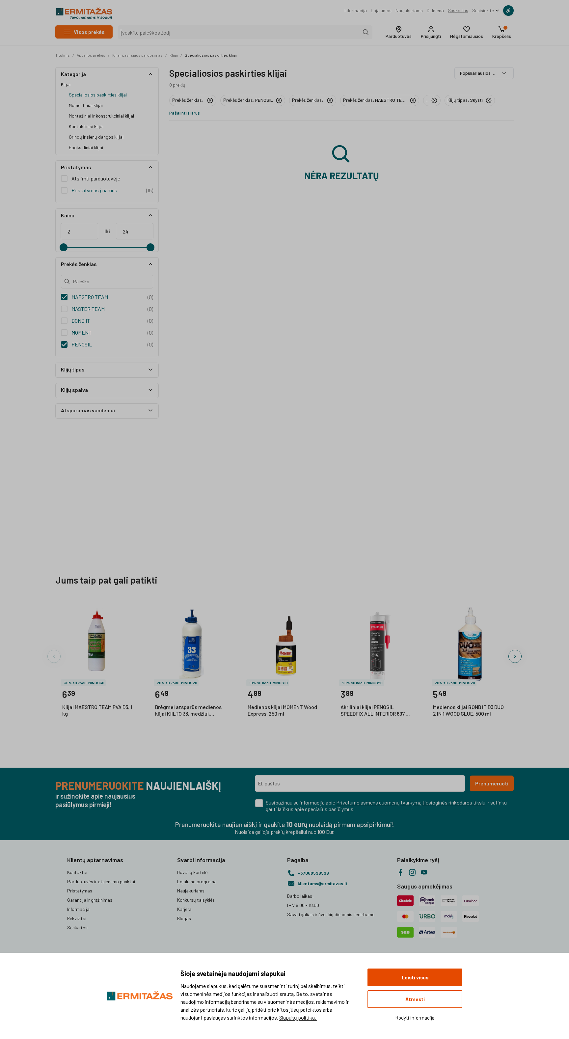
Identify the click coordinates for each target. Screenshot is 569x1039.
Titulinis (62, 55)
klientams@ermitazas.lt (323, 883)
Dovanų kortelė (192, 872)
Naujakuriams (409, 10)
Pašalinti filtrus (184, 113)
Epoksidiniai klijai (86, 147)
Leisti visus (415, 977)
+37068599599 (313, 873)
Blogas (184, 918)
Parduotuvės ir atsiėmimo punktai (101, 881)
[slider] (64, 247)
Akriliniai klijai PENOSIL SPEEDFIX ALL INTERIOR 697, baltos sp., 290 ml (373, 711)
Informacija (355, 10)
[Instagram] (412, 872)
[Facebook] (400, 872)
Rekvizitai (76, 918)
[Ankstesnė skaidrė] (54, 656)
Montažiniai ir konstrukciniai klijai (101, 116)
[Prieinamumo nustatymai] (508, 10)
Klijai (174, 55)
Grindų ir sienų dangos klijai (96, 137)
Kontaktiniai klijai (86, 126)
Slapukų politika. (298, 1017)
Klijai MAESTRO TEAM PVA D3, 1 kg (97, 710)
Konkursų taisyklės (196, 900)
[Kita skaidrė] (515, 656)
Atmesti (415, 999)
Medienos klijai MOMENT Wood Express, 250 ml (282, 710)
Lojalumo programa (197, 881)
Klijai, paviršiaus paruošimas (137, 55)
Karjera (184, 909)
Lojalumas (381, 10)
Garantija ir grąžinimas (89, 900)
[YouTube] (424, 872)
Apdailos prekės (91, 55)
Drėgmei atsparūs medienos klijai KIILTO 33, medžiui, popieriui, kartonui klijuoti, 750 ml (190, 711)
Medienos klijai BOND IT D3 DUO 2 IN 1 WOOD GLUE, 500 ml (468, 710)
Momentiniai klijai (86, 105)
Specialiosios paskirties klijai (211, 55)
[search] (365, 32)
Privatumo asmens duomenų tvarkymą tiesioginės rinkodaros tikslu (410, 802)
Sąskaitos (458, 10)
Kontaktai (77, 872)
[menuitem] (355, 10)
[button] (398, 32)
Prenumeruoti (491, 783)
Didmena (435, 10)
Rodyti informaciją (415, 1018)
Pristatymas (79, 890)
